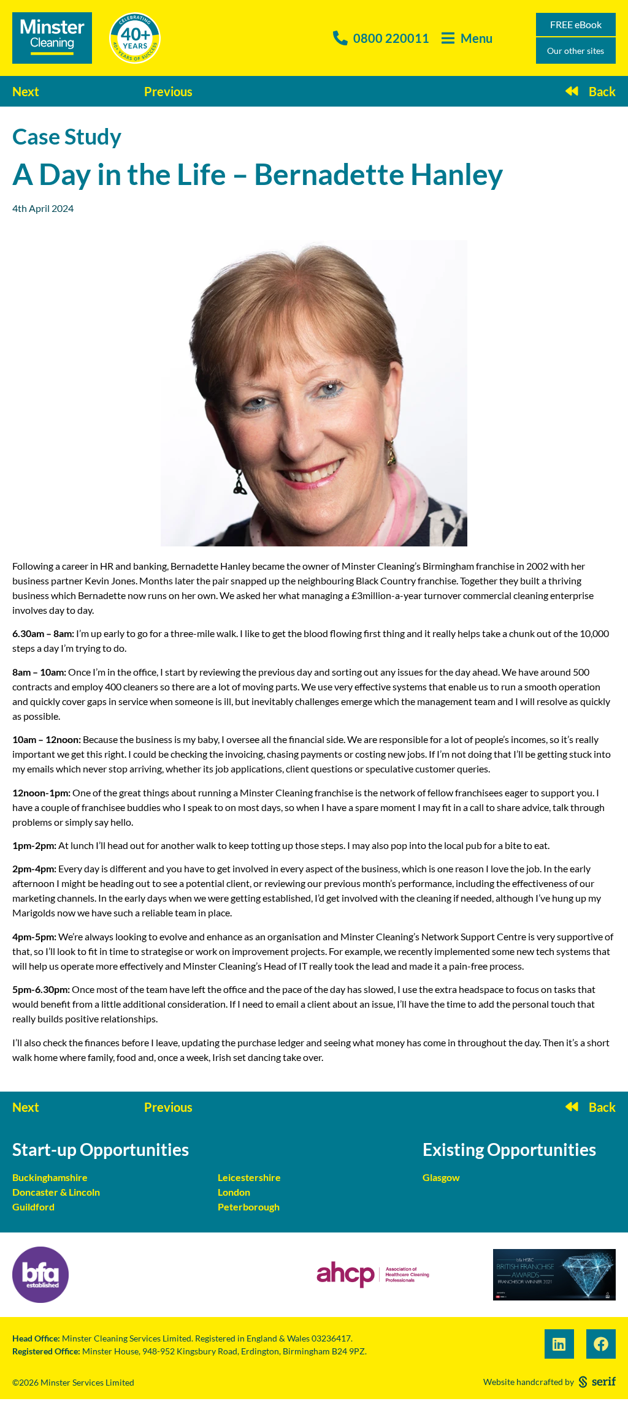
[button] (467, 38)
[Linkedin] (559, 1344)
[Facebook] (601, 1344)
